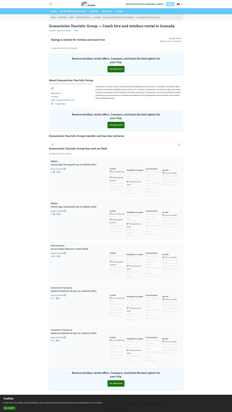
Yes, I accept (9, 408)
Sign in (170, 4)
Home (53, 11)
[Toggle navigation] (51, 4)
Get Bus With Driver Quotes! (73, 11)
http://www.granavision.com (62, 100)
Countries (93, 11)
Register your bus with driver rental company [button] (144, 4)
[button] (52, 144)
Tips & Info (107, 11)
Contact (119, 11)
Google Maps (60, 104)
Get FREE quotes (116, 69)
